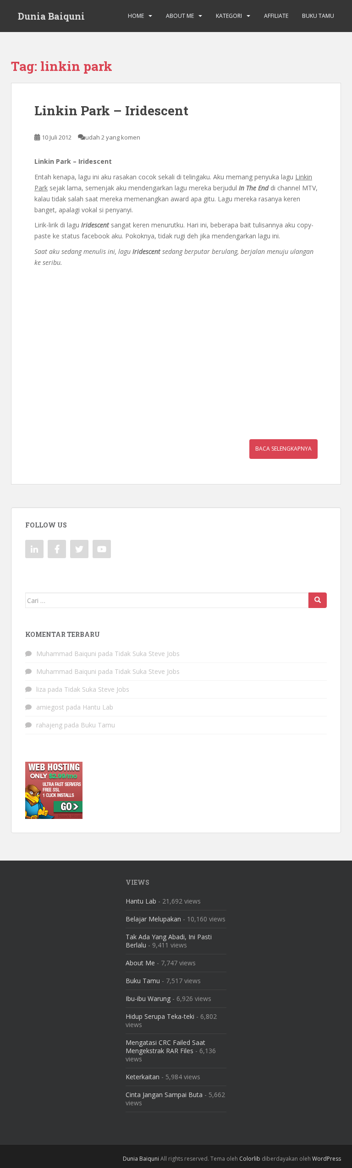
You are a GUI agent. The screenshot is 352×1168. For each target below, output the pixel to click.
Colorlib (249, 1159)
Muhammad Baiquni (66, 653)
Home (136, 16)
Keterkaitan (143, 1076)
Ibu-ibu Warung (148, 998)
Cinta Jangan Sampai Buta (164, 1094)
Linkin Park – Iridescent (111, 110)
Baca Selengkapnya (283, 448)
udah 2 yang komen (112, 137)
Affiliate (276, 16)
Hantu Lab (97, 707)
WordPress (326, 1159)
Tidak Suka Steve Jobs (147, 653)
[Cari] (317, 600)
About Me (180, 16)
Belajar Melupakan (153, 919)
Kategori (229, 16)
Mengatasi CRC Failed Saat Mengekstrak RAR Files (165, 1046)
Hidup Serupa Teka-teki (160, 1016)
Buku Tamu (318, 16)
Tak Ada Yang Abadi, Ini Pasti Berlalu (169, 940)
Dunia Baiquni (51, 16)
